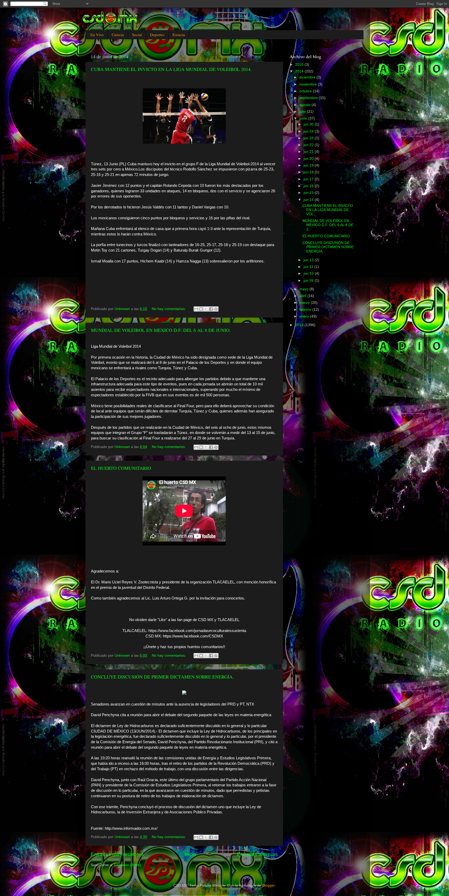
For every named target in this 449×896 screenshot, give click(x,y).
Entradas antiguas (257, 854)
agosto (305, 105)
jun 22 (309, 145)
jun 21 (309, 152)
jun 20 (309, 159)
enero (304, 316)
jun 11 (308, 267)
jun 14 (309, 200)
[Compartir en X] (206, 309)
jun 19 (309, 165)
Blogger (268, 885)
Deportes (157, 34)
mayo (304, 289)
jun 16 (309, 186)
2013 (300, 325)
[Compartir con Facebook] (211, 309)
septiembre (309, 98)
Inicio (190, 854)
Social (137, 34)
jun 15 (309, 193)
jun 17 (309, 179)
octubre (306, 91)
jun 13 (309, 260)
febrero (305, 310)
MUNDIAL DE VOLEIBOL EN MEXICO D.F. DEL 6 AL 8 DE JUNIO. (161, 330)
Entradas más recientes (117, 854)
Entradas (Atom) (127, 865)
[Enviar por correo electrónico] (196, 309)
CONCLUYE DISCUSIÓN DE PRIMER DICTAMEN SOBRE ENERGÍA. (162, 677)
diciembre (307, 77)
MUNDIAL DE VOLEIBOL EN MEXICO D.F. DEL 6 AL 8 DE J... (327, 225)
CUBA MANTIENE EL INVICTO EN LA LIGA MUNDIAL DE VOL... (327, 210)
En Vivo (97, 34)
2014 (300, 71)
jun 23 (309, 138)
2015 (300, 65)
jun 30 (309, 124)
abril (303, 296)
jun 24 (309, 131)
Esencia (179, 34)
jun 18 (309, 172)
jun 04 (309, 280)
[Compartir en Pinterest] (216, 309)
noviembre (308, 84)
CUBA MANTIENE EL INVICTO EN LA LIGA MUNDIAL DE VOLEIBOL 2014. (171, 69)
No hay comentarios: (169, 309)
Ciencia (118, 34)
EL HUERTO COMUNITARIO (121, 468)
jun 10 (309, 273)
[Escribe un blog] (201, 309)
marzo (305, 303)
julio (303, 112)
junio (303, 118)
